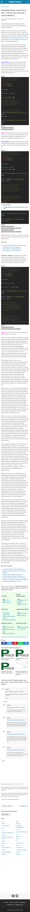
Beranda (6, 902)
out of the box (19, 847)
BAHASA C (20, 602)
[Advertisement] (15, 873)
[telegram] (26, 643)
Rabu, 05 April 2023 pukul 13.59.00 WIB (16, 707)
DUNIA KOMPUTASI (6, 847)
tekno (3, 845)
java (3, 830)
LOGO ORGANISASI (8, 633)
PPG (17, 834)
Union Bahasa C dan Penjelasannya (12, 250)
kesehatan (18, 854)
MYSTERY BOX (21, 629)
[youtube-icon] (16, 895)
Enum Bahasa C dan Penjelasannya (12, 247)
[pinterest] (15, 643)
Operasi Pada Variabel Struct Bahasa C (13, 574)
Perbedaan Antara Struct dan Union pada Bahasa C (16, 579)
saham (17, 845)
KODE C (3, 823)
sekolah (3, 834)
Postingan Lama (24, 806)
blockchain (4, 854)
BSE (3, 828)
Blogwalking (22, 902)
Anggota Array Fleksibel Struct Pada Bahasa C (14, 578)
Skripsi (3, 843)
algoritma (18, 836)
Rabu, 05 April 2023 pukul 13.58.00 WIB (14, 691)
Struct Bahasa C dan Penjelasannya (12, 249)
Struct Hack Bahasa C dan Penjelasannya (13, 569)
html (3, 821)
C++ (17, 840)
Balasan (6, 701)
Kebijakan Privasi (19, 904)
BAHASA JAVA (22, 604)
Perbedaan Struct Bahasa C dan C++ (12, 581)
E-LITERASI (6, 602)
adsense (4, 849)
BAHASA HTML (22, 600)
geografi (18, 852)
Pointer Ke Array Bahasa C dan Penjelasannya (14, 245)
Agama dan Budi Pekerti (21, 849)
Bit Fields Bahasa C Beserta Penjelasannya (14, 576)
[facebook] (4, 643)
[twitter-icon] (13, 895)
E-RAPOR (6, 600)
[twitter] (9, 643)
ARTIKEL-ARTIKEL (23, 627)
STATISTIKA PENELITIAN (9, 620)
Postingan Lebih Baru (7, 806)
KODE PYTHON (19, 843)
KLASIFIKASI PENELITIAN (22, 831)
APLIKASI (18, 829)
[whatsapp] (20, 643)
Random (16, 902)
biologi (17, 838)
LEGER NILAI (22, 615)
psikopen (18, 823)
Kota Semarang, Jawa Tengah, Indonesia (16, 637)
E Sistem (11, 902)
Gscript (3, 840)
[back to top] (27, 908)
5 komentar (3, 20)
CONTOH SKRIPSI (8, 627)
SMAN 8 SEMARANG (6, 852)
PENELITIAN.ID (15, 2)
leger (17, 821)
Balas (6, 698)
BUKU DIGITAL (22, 613)
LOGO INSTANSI (5, 825)
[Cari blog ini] (28, 2)
